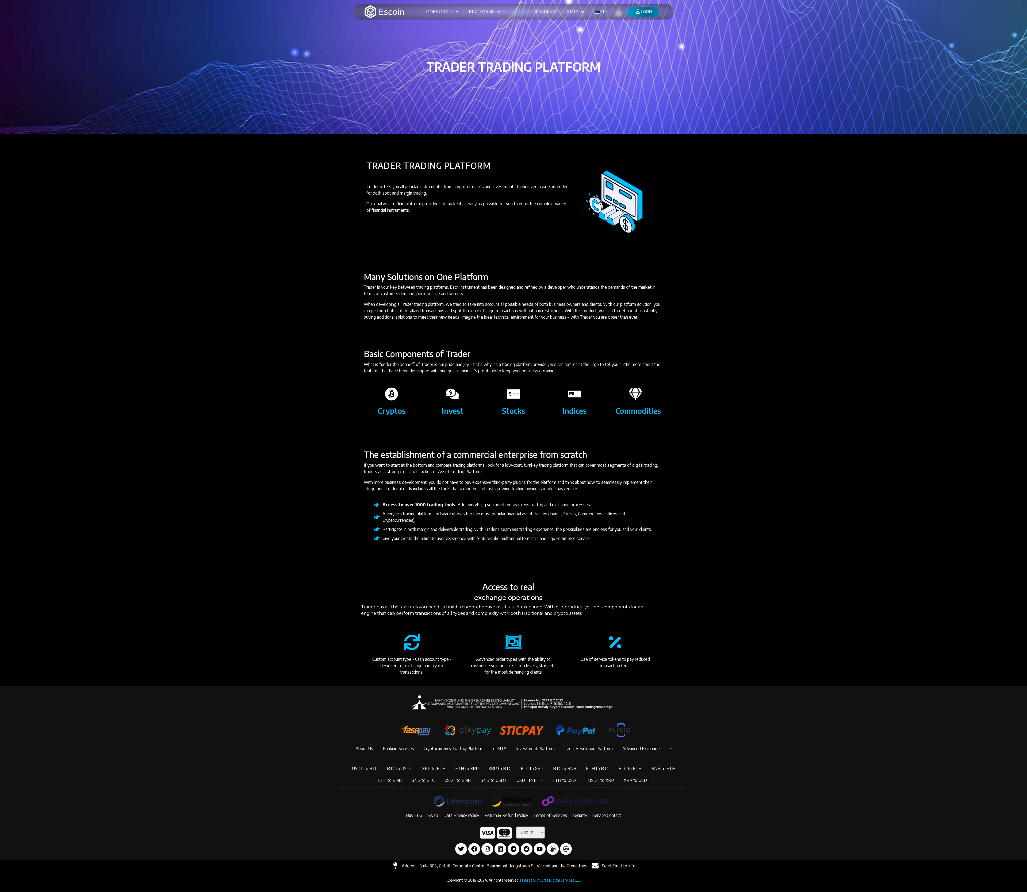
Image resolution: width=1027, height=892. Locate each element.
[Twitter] (461, 849)
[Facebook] (474, 849)
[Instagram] (487, 849)
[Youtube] (540, 849)
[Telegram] (513, 849)
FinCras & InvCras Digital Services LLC (550, 880)
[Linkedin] (500, 849)
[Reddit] (526, 849)
